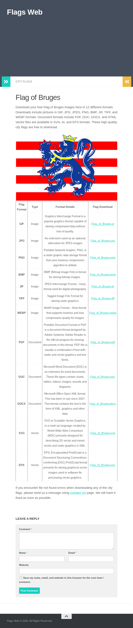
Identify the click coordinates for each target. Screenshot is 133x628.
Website (24, 565)
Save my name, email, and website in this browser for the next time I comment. (61, 579)
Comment (25, 529)
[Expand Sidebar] (6, 81)
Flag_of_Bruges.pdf (103, 342)
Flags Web (25, 12)
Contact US (78, 493)
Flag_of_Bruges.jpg (103, 240)
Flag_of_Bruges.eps (102, 465)
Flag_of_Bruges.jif (102, 286)
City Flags (24, 81)
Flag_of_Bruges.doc (102, 376)
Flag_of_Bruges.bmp (103, 274)
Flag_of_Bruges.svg (102, 433)
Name (23, 552)
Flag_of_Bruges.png (102, 257)
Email (72, 552)
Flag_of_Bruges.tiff (102, 298)
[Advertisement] (66, 50)
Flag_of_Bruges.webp (102, 312)
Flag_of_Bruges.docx (103, 403)
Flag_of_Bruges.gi (102, 223)
